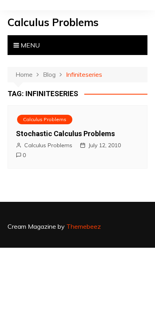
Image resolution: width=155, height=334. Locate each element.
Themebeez (83, 226)
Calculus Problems (53, 22)
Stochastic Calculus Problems (65, 133)
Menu (29, 45)
